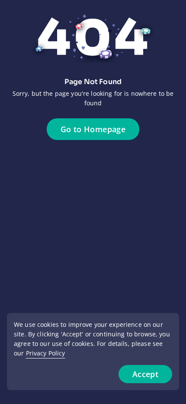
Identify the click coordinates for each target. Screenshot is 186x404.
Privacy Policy (45, 353)
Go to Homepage (93, 129)
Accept (145, 374)
